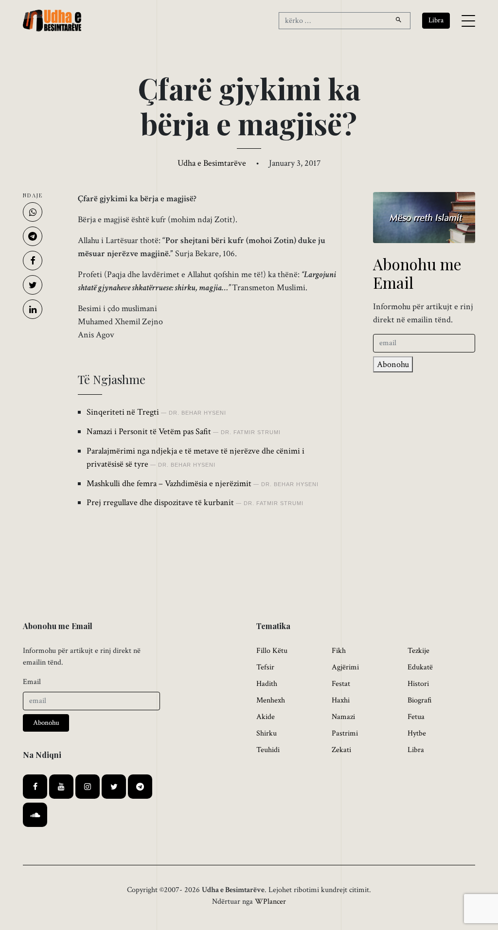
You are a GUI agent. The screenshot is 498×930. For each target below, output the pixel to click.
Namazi (343, 717)
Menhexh (270, 700)
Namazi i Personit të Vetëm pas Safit (149, 431)
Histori (418, 684)
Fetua (416, 717)
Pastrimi (345, 733)
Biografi (420, 700)
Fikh (339, 651)
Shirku (266, 733)
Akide (265, 717)
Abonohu (393, 364)
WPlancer (270, 901)
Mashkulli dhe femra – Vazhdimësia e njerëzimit (169, 483)
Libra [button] (436, 20)
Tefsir (265, 667)
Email (32, 682)
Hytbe (417, 733)
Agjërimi (345, 667)
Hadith (266, 684)
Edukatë (420, 667)
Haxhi (341, 700)
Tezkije (418, 651)
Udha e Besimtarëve (212, 163)
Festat (341, 684)
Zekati (341, 750)
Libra (416, 750)
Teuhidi (268, 750)
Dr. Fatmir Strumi (251, 432)
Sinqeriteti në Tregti (123, 412)
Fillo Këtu (271, 651)
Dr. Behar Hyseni (197, 413)
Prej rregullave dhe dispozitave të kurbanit (160, 502)
